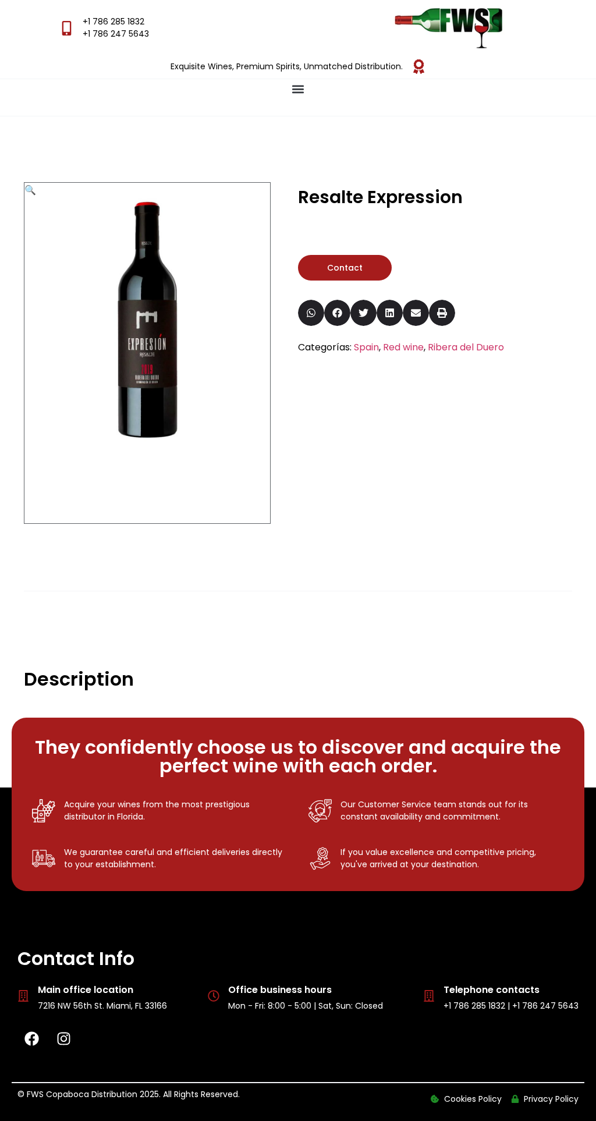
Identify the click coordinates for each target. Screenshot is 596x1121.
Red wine (403, 347)
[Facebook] (32, 1038)
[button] (298, 88)
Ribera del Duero (466, 347)
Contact (345, 268)
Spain (366, 347)
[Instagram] (64, 1038)
